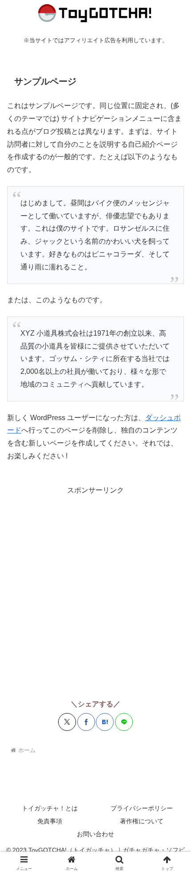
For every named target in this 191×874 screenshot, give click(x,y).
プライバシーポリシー (142, 808)
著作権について (141, 821)
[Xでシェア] (67, 722)
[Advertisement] (95, 592)
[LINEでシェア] (124, 722)
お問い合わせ (95, 834)
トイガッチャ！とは (50, 808)
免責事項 (49, 821)
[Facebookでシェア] (86, 722)
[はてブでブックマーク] (105, 722)
